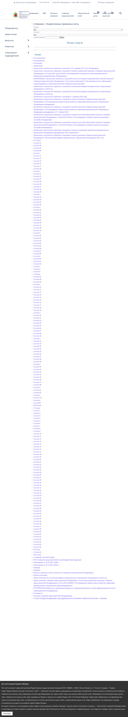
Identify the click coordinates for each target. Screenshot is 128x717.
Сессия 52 (37, 241)
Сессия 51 (37, 238)
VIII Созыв (37, 405)
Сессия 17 (37, 166)
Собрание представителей (68, 14)
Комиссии (9, 46)
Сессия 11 (37, 156)
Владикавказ (34, 13)
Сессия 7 (37, 266)
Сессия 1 (37, 153)
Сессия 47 (37, 225)
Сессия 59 (37, 253)
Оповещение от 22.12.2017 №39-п (46, 562)
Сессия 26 (37, 184)
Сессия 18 (37, 308)
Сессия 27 (37, 187)
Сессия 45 (37, 377)
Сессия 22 (37, 176)
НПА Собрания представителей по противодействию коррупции (57, 560)
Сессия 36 (37, 202)
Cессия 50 (37, 282)
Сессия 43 (37, 217)
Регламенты (38, 593)
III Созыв (37, 549)
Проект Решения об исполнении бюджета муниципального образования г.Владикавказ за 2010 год (70, 578)
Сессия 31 (37, 143)
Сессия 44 (37, 220)
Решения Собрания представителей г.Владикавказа (53, 596)
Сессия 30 (37, 197)
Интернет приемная (54, 14)
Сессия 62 (37, 264)
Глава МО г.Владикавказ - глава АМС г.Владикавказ (71, 2)
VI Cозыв (37, 274)
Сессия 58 (37, 151)
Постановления (39, 58)
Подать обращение (107, 2)
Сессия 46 (37, 223)
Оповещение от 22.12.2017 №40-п (46, 565)
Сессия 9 (37, 271)
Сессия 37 (37, 356)
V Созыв (37, 408)
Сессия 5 (37, 233)
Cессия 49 (37, 279)
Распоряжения (39, 61)
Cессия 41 (37, 277)
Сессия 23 (37, 323)
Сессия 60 (37, 259)
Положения (38, 63)
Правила (37, 570)
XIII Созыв (37, 555)
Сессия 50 (37, 235)
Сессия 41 (37, 212)
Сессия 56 (37, 248)
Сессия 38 (37, 145)
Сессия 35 (37, 351)
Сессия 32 (37, 344)
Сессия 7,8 (38, 398)
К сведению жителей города (44, 557)
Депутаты (9, 40)
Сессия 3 (37, 194)
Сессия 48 (37, 228)
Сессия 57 (37, 251)
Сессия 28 (37, 189)
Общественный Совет (83, 14)
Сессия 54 (37, 246)
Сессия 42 (37, 215)
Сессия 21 (37, 174)
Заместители (11, 34)
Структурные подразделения (12, 54)
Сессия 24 (37, 179)
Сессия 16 (37, 163)
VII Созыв (37, 140)
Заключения (38, 66)
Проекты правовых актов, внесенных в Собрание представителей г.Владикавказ (64, 573)
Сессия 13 (37, 295)
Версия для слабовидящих (26, 2)
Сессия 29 (37, 192)
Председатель (11, 28)
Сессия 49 (37, 230)
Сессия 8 (37, 269)
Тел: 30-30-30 (44, 2)
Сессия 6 (37, 256)
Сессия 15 (37, 161)
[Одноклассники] (105, 15)
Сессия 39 (37, 205)
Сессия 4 (37, 207)
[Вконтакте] (112, 15)
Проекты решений (40, 575)
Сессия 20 (37, 315)
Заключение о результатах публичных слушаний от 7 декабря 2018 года (60, 97)
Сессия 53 (37, 243)
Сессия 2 (37, 171)
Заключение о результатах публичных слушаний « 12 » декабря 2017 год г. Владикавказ (66, 68)
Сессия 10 (37, 287)
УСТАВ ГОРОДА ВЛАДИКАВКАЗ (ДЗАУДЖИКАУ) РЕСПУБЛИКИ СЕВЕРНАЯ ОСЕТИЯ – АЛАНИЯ (70, 598)
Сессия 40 (37, 210)
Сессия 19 (37, 169)
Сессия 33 (37, 346)
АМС (44, 13)
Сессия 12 (37, 158)
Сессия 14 (37, 297)
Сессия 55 (37, 148)
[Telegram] (98, 15)
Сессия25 (37, 403)
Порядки (37, 567)
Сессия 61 (37, 261)
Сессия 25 (37, 181)
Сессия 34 (37, 199)
